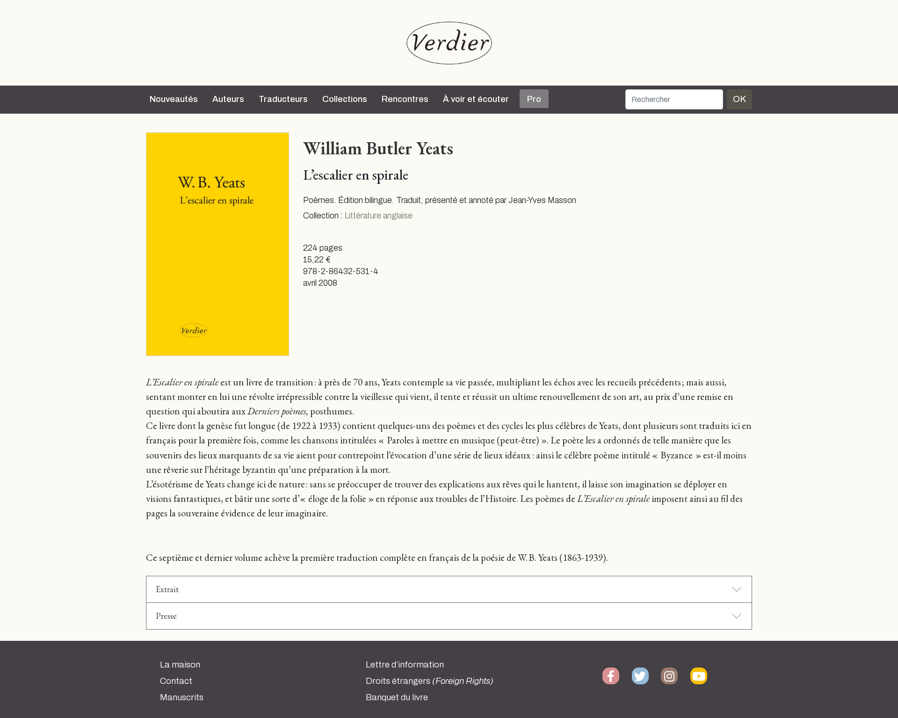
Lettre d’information (405, 664)
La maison (180, 664)
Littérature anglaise (379, 215)
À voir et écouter (476, 99)
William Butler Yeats (378, 148)
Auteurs (228, 99)
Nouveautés (174, 99)
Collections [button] (344, 99)
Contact (176, 681)
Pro (534, 99)
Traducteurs (283, 99)
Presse (166, 615)
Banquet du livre (397, 697)
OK (739, 99)
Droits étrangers (429, 681)
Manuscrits (181, 697)
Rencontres (405, 99)
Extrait (167, 589)
